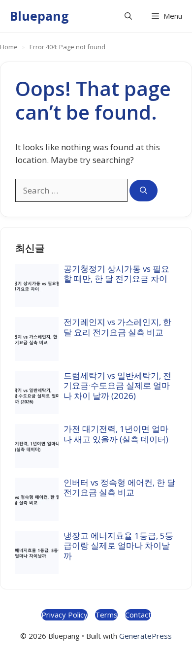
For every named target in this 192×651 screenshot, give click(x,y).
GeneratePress (145, 636)
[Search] (143, 191)
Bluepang (39, 15)
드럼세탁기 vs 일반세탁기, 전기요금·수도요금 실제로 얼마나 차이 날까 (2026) (117, 385)
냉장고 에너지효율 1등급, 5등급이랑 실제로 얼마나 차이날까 (118, 545)
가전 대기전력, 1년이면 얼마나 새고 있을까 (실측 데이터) (116, 433)
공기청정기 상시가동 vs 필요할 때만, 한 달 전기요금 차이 (116, 273)
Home (9, 46)
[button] (128, 16)
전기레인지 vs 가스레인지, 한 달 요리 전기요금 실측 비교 (117, 326)
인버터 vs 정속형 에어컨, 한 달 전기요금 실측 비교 (119, 487)
